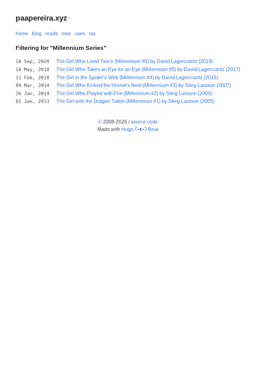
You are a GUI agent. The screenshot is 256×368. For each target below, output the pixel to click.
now (66, 33)
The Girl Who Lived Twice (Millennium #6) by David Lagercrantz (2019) (134, 61)
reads (51, 33)
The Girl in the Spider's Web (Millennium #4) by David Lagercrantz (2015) (137, 77)
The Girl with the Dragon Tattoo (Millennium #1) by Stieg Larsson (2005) (135, 101)
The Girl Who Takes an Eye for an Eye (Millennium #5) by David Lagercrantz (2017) (148, 69)
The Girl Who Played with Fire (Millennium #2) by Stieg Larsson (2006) (134, 93)
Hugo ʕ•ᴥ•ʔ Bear (140, 129)
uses (80, 33)
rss (92, 33)
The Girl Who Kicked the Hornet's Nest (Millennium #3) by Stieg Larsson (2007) (143, 85)
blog (37, 33)
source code (144, 121)
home (22, 33)
